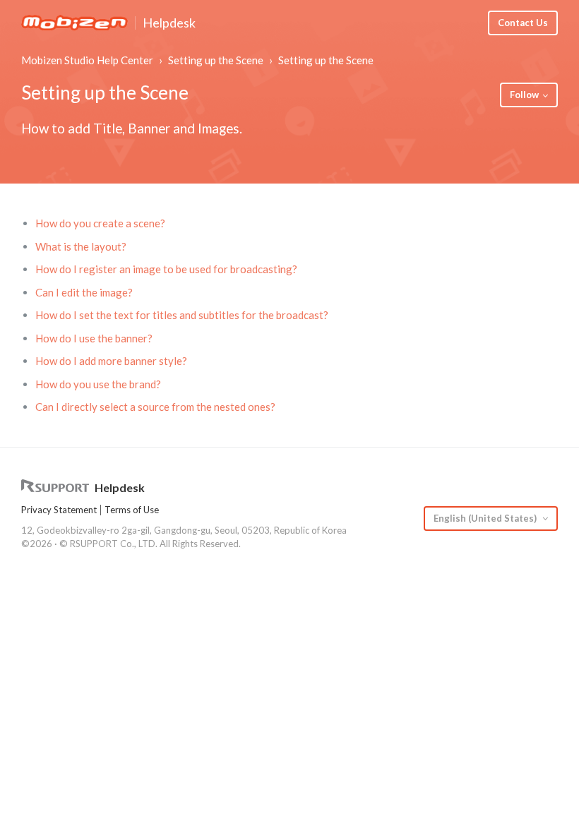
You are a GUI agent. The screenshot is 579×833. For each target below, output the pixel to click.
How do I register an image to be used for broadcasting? (166, 269)
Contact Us (523, 22)
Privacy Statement (59, 509)
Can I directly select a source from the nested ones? (155, 406)
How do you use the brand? (98, 384)
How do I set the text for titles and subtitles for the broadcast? (181, 314)
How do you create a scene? (100, 223)
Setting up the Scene (215, 60)
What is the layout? (80, 246)
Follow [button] (524, 94)
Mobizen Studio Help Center (87, 60)
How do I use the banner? (94, 338)
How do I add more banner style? (111, 360)
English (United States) (486, 518)
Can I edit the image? (84, 292)
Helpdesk (169, 23)
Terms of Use (132, 509)
